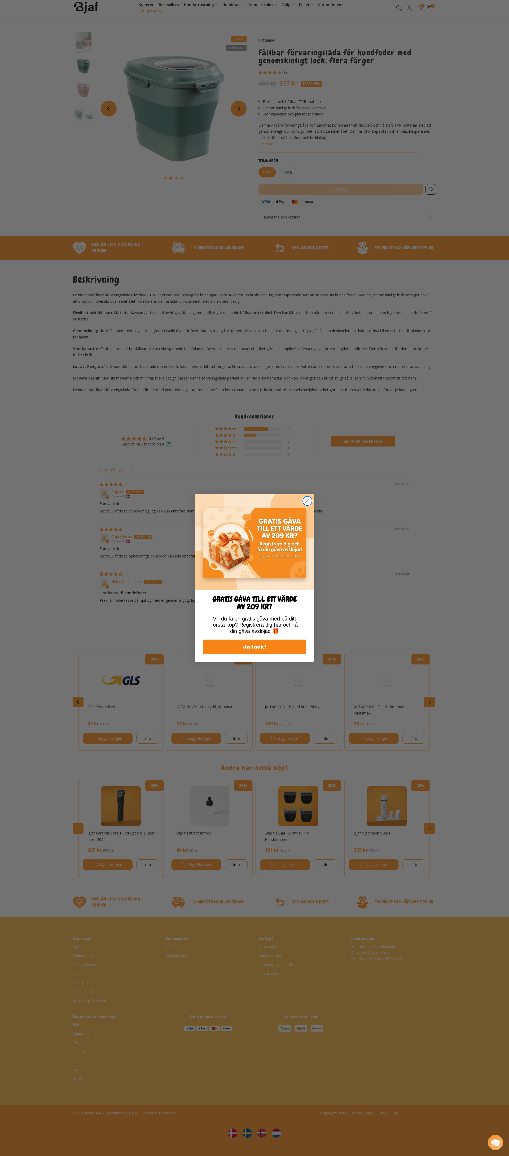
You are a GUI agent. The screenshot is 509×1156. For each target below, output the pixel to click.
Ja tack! (254, 646)
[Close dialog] (307, 501)
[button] (495, 1142)
